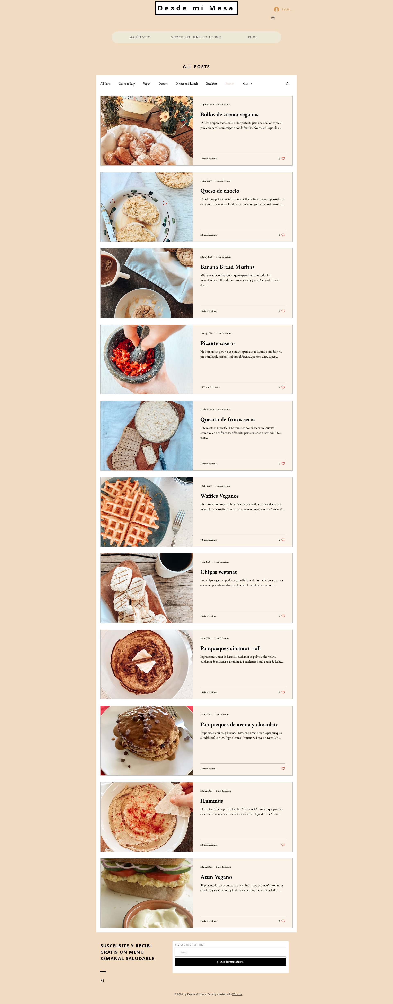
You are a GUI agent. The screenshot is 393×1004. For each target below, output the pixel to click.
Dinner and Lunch (187, 83)
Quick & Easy (127, 83)
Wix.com (237, 994)
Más (245, 83)
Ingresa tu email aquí (189, 944)
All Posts (105, 83)
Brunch (229, 83)
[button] (287, 84)
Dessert (163, 83)
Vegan (146, 83)
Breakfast (211, 83)
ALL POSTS (196, 66)
